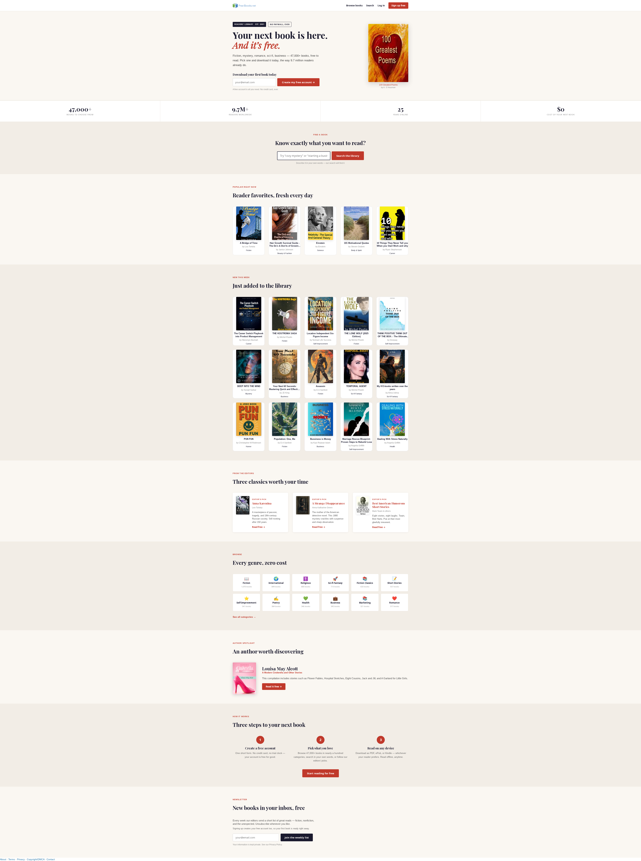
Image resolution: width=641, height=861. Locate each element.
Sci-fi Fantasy (356, 394)
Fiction (248, 250)
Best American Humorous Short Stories (388, 505)
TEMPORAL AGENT (356, 386)
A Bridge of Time (248, 243)
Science (320, 250)
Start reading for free (320, 773)
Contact (51, 859)
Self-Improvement (320, 344)
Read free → (258, 526)
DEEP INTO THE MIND (248, 386)
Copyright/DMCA (35, 859)
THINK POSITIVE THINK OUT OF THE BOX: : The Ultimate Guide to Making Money (392, 336)
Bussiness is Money (320, 439)
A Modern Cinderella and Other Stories (282, 672)
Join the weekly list (297, 837)
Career (392, 253)
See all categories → (244, 617)
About (3, 859)
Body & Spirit (356, 250)
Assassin (320, 386)
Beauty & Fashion (284, 253)
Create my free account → (298, 82)
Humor (248, 446)
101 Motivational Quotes (356, 243)
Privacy (21, 859)
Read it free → (274, 686)
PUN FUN (248, 439)
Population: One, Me (284, 439)
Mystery (248, 394)
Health (392, 446)
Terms (11, 859)
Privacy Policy (275, 844)
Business (284, 396)
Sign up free (398, 5)
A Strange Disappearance (328, 503)
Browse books (354, 5)
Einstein (320, 243)
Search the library (347, 155)
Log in (381, 5)
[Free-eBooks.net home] (247, 5)
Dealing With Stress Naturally (392, 439)
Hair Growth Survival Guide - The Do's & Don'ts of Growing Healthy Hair (284, 246)
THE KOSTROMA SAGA (284, 333)
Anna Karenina (261, 503)
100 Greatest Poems (388, 85)
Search (370, 5)
